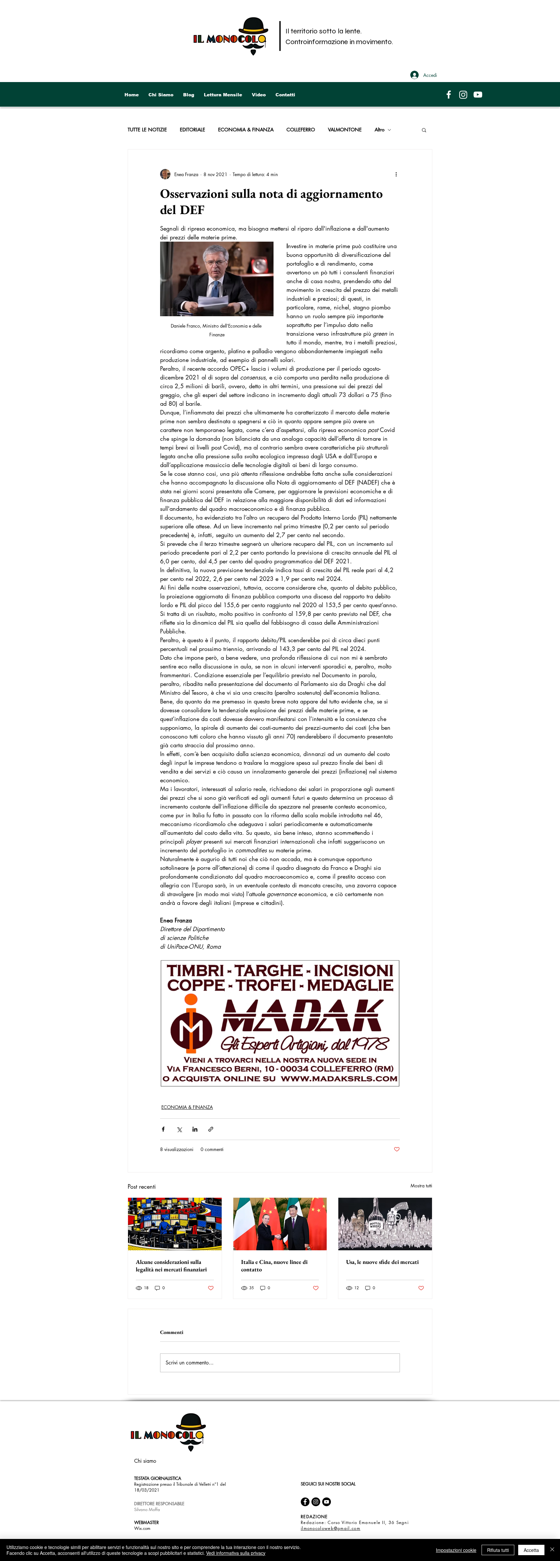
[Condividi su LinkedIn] (195, 1129)
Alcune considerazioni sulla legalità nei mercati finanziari (171, 1265)
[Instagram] (463, 94)
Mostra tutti (421, 1186)
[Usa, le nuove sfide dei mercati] (385, 1224)
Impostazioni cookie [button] (456, 1550)
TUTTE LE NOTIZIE (147, 130)
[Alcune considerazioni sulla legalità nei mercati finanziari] (175, 1224)
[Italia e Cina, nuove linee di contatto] (280, 1224)
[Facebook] (448, 94)
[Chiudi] (552, 1550)
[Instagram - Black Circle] (315, 1501)
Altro (379, 130)
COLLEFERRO (300, 130)
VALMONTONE (345, 130)
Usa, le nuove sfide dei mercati (382, 1262)
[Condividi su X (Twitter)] (179, 1129)
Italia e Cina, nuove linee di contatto (274, 1265)
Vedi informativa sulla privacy (235, 1553)
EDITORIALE (192, 130)
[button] (424, 129)
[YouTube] (477, 94)
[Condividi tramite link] (211, 1129)
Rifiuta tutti (498, 1550)
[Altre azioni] (396, 174)
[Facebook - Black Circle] (305, 1501)
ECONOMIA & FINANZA (246, 130)
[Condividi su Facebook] (163, 1129)
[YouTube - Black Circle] (326, 1501)
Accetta (531, 1550)
